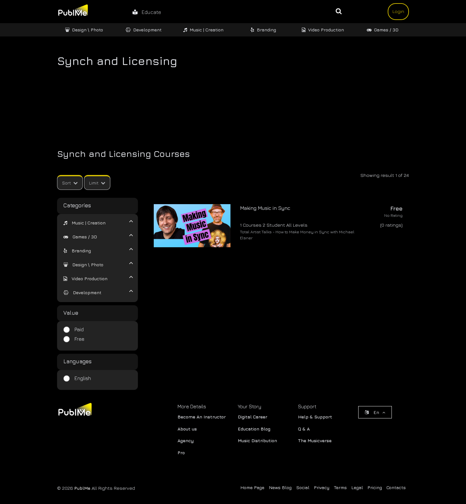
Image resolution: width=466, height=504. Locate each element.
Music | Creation (206, 29)
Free (79, 339)
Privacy (321, 487)
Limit (94, 182)
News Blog (280, 487)
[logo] (74, 410)
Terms (340, 487)
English (82, 378)
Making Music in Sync (265, 208)
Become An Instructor (202, 416)
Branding (266, 29)
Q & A (304, 428)
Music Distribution (257, 440)
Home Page (252, 487)
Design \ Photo (87, 29)
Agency (186, 440)
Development (147, 29)
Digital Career (252, 416)
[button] (84, 222)
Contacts (396, 487)
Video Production (326, 29)
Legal (357, 487)
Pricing (374, 487)
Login (398, 11)
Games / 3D (386, 29)
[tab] (93, 222)
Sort (66, 182)
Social (302, 487)
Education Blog (254, 428)
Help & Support (315, 416)
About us (187, 428)
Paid (79, 329)
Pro (181, 452)
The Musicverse (315, 440)
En (376, 412)
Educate (149, 12)
